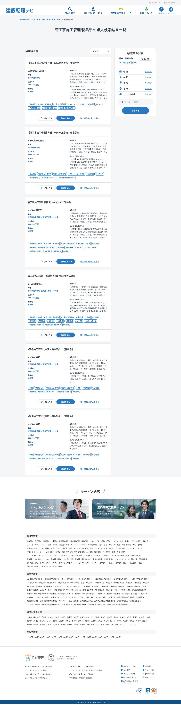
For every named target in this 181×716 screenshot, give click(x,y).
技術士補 (89, 597)
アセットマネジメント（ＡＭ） (46, 563)
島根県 (119, 621)
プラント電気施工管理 (64, 548)
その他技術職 (69, 559)
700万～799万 (86, 637)
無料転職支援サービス (121, 12)
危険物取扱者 (99, 590)
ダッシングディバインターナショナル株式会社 (86, 670)
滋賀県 (109, 617)
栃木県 (69, 617)
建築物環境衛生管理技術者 (64, 590)
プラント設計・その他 (49, 544)
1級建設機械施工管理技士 (103, 582)
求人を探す (70, 12)
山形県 (148, 617)
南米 (116, 624)
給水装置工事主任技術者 (47, 593)
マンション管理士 (33, 604)
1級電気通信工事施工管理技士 (58, 582)
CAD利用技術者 (32, 590)
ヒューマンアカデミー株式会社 (36, 670)
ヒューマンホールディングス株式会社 (38, 666)
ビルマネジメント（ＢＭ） (88, 563)
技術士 (82, 597)
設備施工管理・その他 (134, 544)
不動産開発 (143, 559)
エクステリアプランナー (62, 586)
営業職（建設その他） (83, 559)
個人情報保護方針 (129, 678)
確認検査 (97, 555)
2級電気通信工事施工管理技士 (81, 582)
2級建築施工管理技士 (51, 579)
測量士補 (112, 597)
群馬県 (63, 617)
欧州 (107, 624)
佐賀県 (63, 624)
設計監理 (89, 555)
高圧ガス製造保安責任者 (84, 590)
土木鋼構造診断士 (86, 601)
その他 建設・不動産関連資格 (117, 604)
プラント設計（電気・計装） (141, 541)
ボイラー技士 (32, 593)
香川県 (29, 624)
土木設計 (54, 541)
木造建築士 (96, 586)
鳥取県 (125, 621)
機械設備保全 (109, 559)
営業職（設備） (56, 559)
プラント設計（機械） (122, 541)
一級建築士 (77, 586)
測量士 (104, 597)
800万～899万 (97, 637)
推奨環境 (148, 666)
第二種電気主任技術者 (112, 593)
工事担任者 (143, 593)
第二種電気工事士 (78, 593)
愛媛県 (144, 621)
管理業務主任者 (135, 601)
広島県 (100, 621)
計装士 (145, 586)
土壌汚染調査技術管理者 (49, 601)
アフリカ (133, 624)
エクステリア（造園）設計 (119, 555)
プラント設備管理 (62, 552)
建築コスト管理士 (43, 597)
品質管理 (105, 555)
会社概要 (126, 670)
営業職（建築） (136, 555)
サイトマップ (150, 678)
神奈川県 (36, 617)
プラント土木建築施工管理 (83, 548)
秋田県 (141, 617)
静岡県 (80, 621)
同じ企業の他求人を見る (89, 118)
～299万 (30, 637)
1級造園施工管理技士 (141, 582)
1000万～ (118, 637)
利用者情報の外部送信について (130, 682)
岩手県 (128, 617)
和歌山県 (89, 617)
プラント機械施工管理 (46, 548)
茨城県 (56, 617)
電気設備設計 (64, 541)
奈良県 (103, 617)
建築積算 (81, 552)
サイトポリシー (150, 670)
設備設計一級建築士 (134, 586)
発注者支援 (106, 552)
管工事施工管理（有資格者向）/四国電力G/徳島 (51, 275)
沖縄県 (82, 624)
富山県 (42, 621)
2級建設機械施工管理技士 (123, 582)
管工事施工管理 (125, 63)
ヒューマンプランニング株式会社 (81, 666)
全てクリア (145, 59)
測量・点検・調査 (118, 552)
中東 (102, 624)
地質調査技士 (141, 597)
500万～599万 (63, 637)
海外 (88, 624)
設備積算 (97, 552)
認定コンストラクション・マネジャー (64, 597)
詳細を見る (65, 118)
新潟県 (35, 621)
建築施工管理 (64, 544)
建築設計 (30, 541)
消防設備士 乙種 (125, 590)
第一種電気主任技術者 (94, 593)
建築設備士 (106, 586)
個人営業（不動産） (137, 563)
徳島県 (134, 63)
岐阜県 (74, 621)
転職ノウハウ (146, 12)
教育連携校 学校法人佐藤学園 (80, 678)
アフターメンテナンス (78, 544)
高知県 (138, 621)
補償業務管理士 (32, 601)
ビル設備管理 (49, 552)
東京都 (29, 617)
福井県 (55, 621)
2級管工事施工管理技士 (121, 579)
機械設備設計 (75, 541)
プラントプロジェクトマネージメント (128, 548)
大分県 (48, 624)
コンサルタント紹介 (93, 12)
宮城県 (135, 617)
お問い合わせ (150, 674)
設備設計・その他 (88, 541)
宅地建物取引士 (122, 601)
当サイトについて (154, 3)
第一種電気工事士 (64, 593)
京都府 (96, 617)
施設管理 (73, 552)
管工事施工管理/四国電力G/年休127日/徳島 (49, 202)
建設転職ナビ (25, 19)
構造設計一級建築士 (118, 586)
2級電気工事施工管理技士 (36, 582)
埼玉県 (50, 617)
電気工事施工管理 (105, 544)
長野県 (68, 621)
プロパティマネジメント (68, 563)
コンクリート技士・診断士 (68, 601)
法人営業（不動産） (106, 563)
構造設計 (46, 541)
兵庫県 (82, 617)
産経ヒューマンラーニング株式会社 (82, 674)
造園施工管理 (32, 548)
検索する (135, 110)
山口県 (112, 621)
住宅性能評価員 (66, 604)
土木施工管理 (93, 544)
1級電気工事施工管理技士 (141, 579)
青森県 (122, 617)
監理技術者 (48, 586)
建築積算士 (31, 597)
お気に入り (47, 118)
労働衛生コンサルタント (97, 604)
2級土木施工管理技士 (85, 579)
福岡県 (42, 624)
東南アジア (95, 624)
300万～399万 (39, 637)
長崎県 (35, 624)
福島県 (29, 621)
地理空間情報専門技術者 (125, 597)
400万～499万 (51, 637)
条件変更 (148, 71)
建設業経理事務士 (80, 604)
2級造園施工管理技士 (34, 586)
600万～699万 (74, 637)
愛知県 (87, 621)
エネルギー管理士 (46, 590)
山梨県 (61, 621)
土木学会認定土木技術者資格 (104, 601)
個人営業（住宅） (33, 566)
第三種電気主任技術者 (130, 593)
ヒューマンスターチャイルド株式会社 (38, 674)
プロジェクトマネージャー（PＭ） (71, 555)
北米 (112, 624)
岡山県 (106, 621)
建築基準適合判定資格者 (50, 604)
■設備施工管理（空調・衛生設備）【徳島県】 (51, 349)
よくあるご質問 (129, 674)
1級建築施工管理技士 (34, 579)
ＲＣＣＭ (97, 597)
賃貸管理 (30, 563)
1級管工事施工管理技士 (103, 579)
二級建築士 (86, 586)
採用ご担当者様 (169, 3)
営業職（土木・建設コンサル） (38, 559)
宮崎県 (76, 624)
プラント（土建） (33, 544)
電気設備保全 (97, 559)
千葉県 (43, 617)
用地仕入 (134, 559)
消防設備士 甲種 (111, 590)
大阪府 (76, 617)
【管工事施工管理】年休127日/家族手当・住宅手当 (53, 62)
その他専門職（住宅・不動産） (52, 566)
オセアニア (124, 624)
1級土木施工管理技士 (68, 579)
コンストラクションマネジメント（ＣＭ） (42, 555)
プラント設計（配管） (104, 541)
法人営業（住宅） (121, 563)
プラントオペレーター (35, 552)
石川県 (48, 621)
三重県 (93, 621)
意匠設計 (38, 541)
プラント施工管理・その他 (104, 548)
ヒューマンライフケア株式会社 (36, 678)
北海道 (116, 617)
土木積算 (89, 552)
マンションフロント (122, 559)
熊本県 (69, 624)
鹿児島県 (56, 624)
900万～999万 (109, 637)
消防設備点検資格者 (139, 590)
